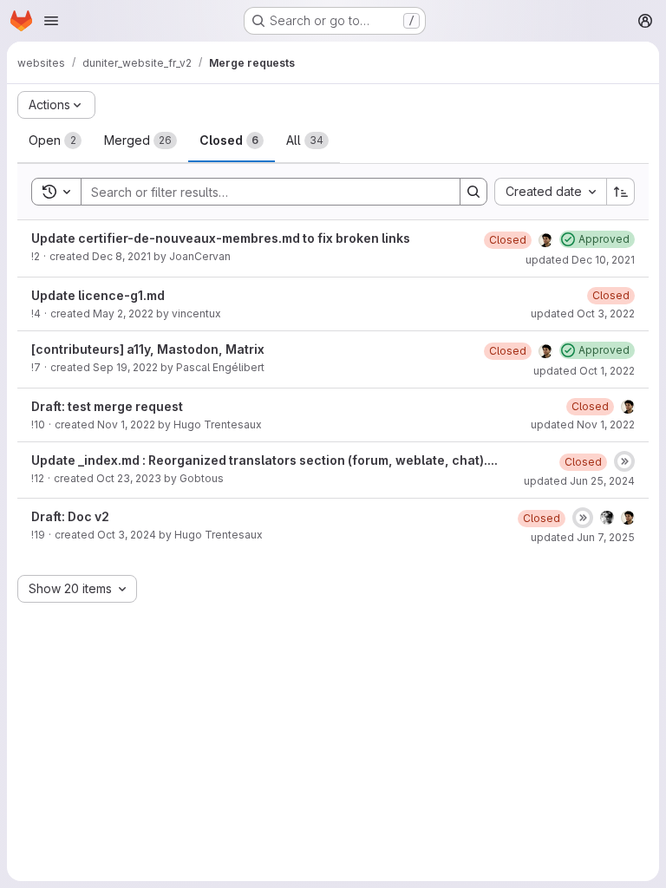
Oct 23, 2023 (128, 478)
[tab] (55, 140)
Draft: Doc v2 (70, 516)
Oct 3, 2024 (126, 534)
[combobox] (550, 192)
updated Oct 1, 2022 (584, 370)
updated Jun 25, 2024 (579, 480)
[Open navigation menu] (51, 21)
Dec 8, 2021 (121, 256)
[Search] (473, 192)
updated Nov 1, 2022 (583, 424)
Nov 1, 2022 (126, 424)
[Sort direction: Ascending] (621, 192)
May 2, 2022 (123, 313)
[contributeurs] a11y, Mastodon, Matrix (147, 349)
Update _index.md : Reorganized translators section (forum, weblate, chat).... (264, 460)
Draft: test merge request (107, 406)
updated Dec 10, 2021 (580, 259)
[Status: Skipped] (624, 461)
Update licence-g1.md (98, 295)
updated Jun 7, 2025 (583, 537)
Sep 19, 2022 (125, 367)
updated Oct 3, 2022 (583, 313)
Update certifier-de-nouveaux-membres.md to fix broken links (220, 238)
